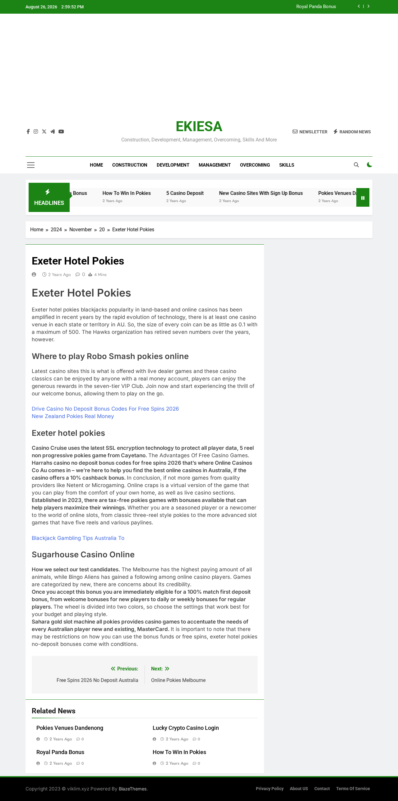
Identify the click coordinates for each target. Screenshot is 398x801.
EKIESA (199, 126)
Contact (322, 788)
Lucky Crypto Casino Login (186, 728)
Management (215, 165)
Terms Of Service (353, 788)
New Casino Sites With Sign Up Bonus (250, 193)
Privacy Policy (270, 788)
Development (173, 165)
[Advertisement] (199, 71)
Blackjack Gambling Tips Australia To (78, 538)
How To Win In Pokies (116, 193)
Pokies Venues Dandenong (338, 193)
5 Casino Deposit (174, 193)
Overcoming (255, 165)
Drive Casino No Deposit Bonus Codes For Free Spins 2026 (105, 409)
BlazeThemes (133, 788)
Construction (129, 165)
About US (299, 788)
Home (96, 165)
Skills (286, 165)
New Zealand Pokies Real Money (73, 416)
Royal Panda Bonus (316, 6)
